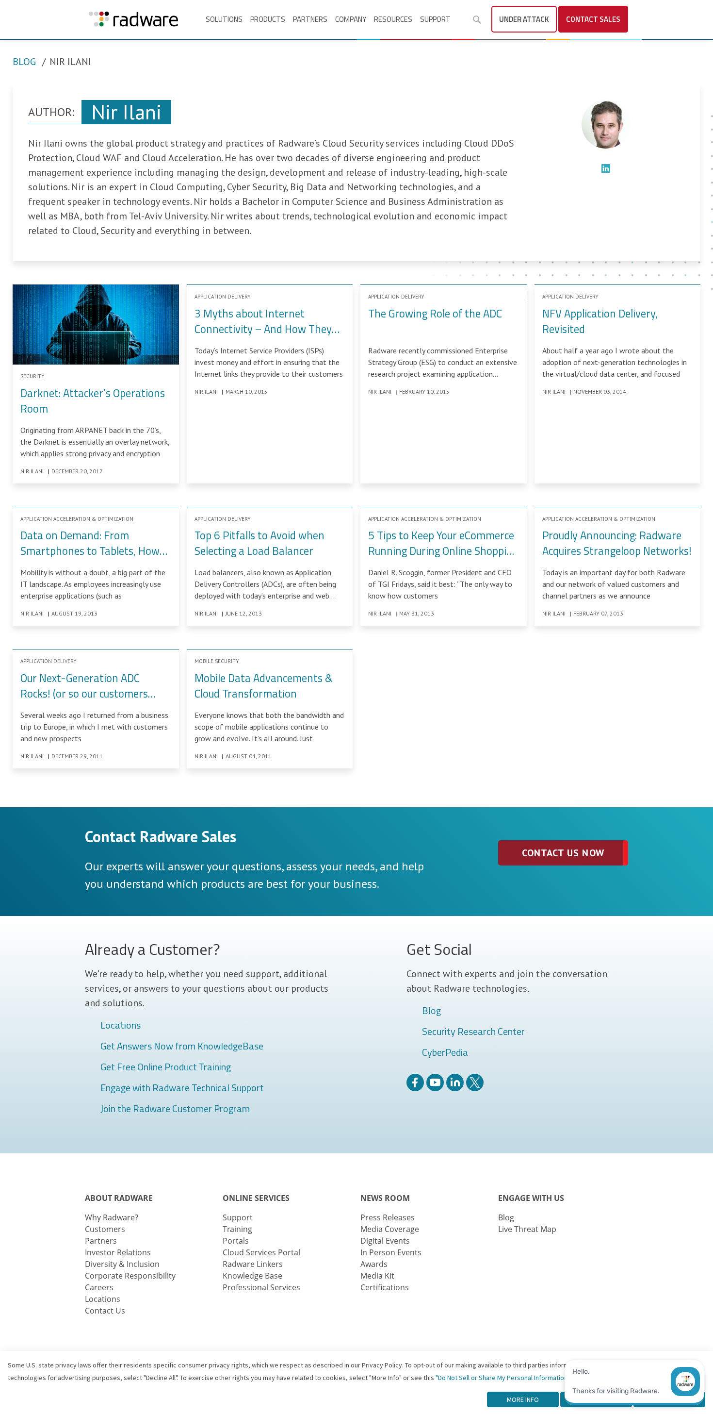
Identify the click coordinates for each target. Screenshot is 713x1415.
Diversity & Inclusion (122, 1264)
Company (350, 19)
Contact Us (105, 1310)
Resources (393, 19)
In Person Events (390, 1252)
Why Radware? (111, 1217)
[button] (477, 20)
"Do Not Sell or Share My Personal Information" (503, 1377)
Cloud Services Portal (261, 1252)
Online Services (256, 1198)
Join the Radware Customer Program (175, 1109)
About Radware (119, 1198)
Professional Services (261, 1287)
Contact (593, 19)
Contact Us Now (563, 853)
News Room (385, 1198)
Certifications (384, 1287)
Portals (236, 1240)
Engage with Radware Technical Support (182, 1088)
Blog (24, 61)
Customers (105, 1229)
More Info (523, 1399)
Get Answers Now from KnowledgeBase (181, 1046)
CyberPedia (445, 1053)
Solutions (224, 19)
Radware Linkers (253, 1264)
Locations (120, 1025)
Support (435, 19)
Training (237, 1229)
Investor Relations (118, 1252)
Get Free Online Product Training (165, 1067)
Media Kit (377, 1275)
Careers (99, 1287)
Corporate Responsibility (130, 1275)
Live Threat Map (527, 1229)
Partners (310, 19)
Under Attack (524, 19)
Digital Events (385, 1240)
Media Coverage (389, 1229)
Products (267, 19)
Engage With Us (531, 1198)
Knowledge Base (252, 1275)
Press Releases (387, 1217)
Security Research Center (473, 1032)
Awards (374, 1264)
